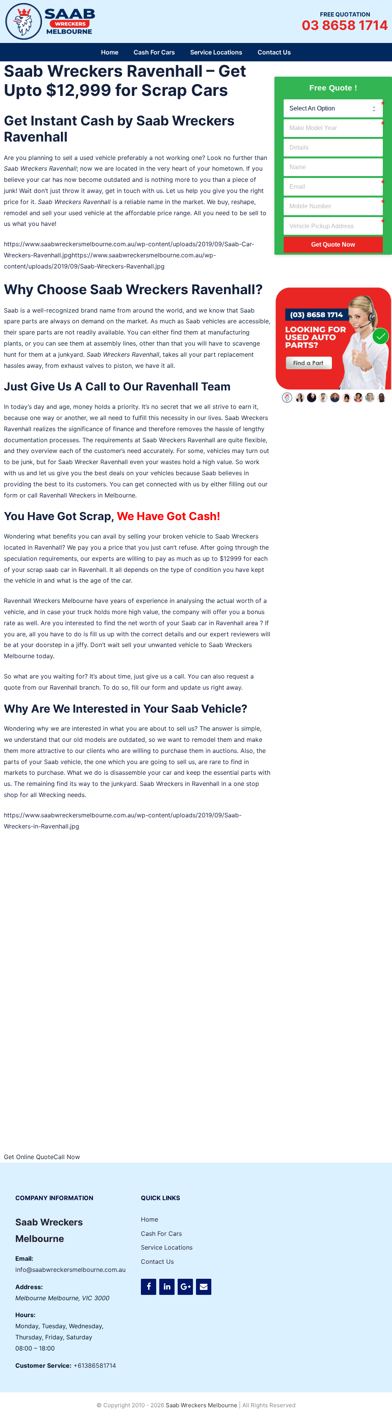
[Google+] (185, 1287)
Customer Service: (43, 1365)
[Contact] (203, 1287)
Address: (29, 1287)
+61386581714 (95, 1365)
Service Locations (216, 52)
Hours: (25, 1315)
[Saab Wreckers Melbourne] (52, 21)
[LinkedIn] (167, 1287)
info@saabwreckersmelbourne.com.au (70, 1269)
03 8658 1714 (345, 25)
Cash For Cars (154, 52)
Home (109, 52)
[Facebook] (148, 1287)
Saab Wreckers (25, 168)
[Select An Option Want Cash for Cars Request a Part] (333, 108)
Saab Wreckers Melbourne (201, 1405)
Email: (24, 1258)
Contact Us (274, 52)
